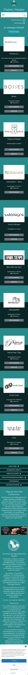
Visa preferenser (14, 669)
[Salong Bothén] (14, 300)
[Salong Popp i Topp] (14, 342)
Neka (14, 665)
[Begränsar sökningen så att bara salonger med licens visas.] (24, 20)
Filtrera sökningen (14, 31)
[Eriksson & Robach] (14, 129)
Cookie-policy (13, 672)
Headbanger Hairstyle (14, 470)
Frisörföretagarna (9, 563)
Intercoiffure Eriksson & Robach (13, 477)
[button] (25, 646)
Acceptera (14, 660)
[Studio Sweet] (14, 385)
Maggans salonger (13, 485)
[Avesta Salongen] (14, 214)
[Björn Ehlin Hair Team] (14, 257)
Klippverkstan (14, 481)
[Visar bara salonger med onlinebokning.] (24, 23)
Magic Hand (13, 466)
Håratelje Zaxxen (13, 473)
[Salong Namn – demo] (14, 172)
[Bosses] (14, 86)
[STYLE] (14, 428)
